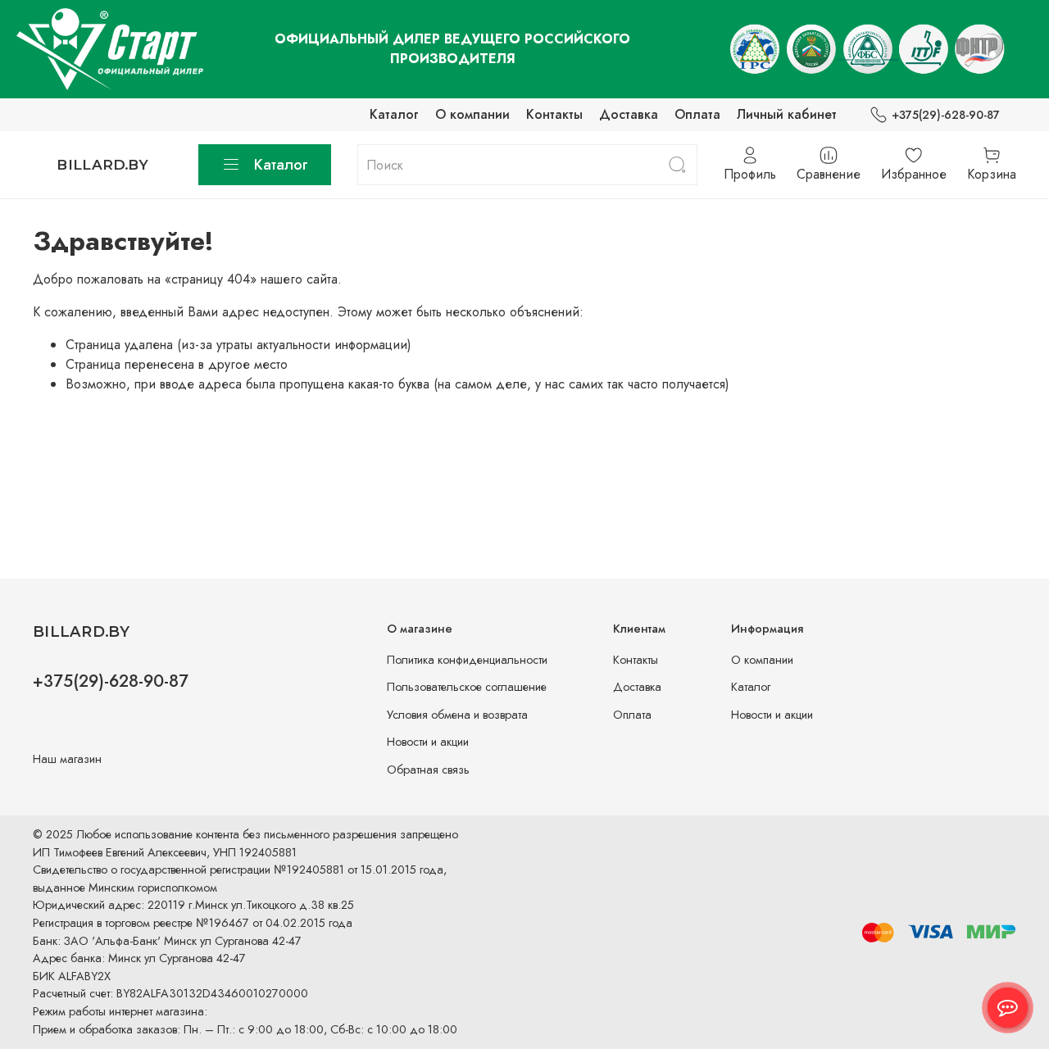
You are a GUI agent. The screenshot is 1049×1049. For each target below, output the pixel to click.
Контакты (554, 114)
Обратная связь (428, 769)
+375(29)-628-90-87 (946, 115)
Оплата (697, 114)
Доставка (628, 114)
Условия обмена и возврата (457, 714)
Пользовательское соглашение (467, 687)
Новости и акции (428, 741)
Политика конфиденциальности (467, 660)
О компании (472, 114)
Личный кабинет (787, 114)
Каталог (394, 114)
